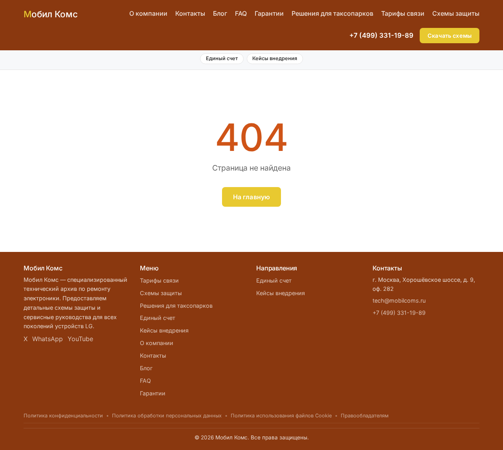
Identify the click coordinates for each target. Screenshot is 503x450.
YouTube (80, 339)
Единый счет (222, 58)
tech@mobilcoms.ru (399, 300)
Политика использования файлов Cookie (281, 416)
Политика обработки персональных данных (167, 416)
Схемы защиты (455, 13)
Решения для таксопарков (332, 13)
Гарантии (269, 13)
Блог (220, 13)
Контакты (190, 13)
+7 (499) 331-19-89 (381, 35)
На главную (251, 197)
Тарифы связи (402, 13)
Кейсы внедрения (274, 58)
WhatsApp (47, 339)
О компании (148, 13)
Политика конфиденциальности (63, 416)
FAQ (241, 13)
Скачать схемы (450, 35)
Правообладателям (365, 416)
